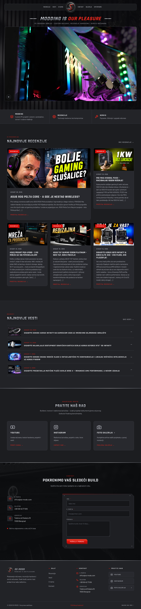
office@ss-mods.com (23, 499)
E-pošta (71, 509)
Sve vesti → (128, 319)
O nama (60, 7)
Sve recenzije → (126, 142)
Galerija (89, 7)
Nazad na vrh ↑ (128, 605)
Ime (69, 499)
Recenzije (46, 7)
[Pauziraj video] (8, 97)
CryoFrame (98, 7)
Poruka (70, 519)
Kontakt (81, 7)
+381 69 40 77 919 (21, 509)
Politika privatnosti (77, 605)
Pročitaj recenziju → (19, 215)
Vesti (54, 7)
